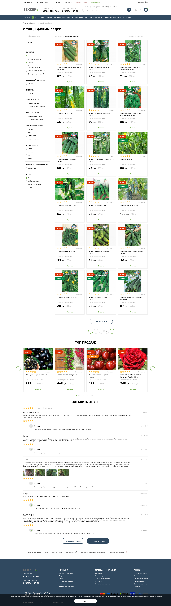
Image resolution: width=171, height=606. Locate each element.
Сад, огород (127, 17)
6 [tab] (89, 395)
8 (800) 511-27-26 (50, 11)
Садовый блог (143, 2)
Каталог (27, 17)
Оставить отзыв (81, 2)
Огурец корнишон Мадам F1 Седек (67, 160)
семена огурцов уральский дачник (93, 552)
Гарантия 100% (139, 581)
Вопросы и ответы (140, 584)
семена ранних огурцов (53, 552)
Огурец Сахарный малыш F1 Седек (99, 68)
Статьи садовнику (101, 576)
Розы (90, 17)
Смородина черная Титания (36, 375)
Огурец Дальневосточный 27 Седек (100, 298)
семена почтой (71, 552)
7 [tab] (92, 395)
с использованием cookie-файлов (150, 597)
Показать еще (101, 321)
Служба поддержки (66, 581)
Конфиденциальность (67, 586)
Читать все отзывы (73, 541)
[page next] (112, 331)
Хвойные (108, 17)
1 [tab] (76, 395)
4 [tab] (84, 395)
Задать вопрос (96, 2)
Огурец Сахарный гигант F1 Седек (99, 114)
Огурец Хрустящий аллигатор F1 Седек (101, 160)
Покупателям (27, 2)
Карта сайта (99, 581)
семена (114, 7)
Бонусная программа (102, 584)
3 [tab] (81, 395)
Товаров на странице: (136, 36)
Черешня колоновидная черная (69, 375)
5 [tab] (86, 395)
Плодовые (66, 17)
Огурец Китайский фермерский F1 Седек (132, 298)
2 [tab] (79, 395)
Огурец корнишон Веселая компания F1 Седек (130, 114)
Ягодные (74, 17)
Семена (49, 17)
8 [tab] (94, 395)
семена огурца (106, 7)
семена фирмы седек (117, 552)
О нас (61, 578)
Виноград (83, 17)
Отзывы (137, 586)
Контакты (68, 2)
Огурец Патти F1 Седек (129, 205)
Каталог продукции (66, 573)
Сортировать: (59, 36)
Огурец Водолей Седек (97, 205)
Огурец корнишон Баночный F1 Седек (132, 252)
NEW (43, 17)
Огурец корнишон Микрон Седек (99, 252)
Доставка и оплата (43, 2)
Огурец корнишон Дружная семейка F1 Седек (130, 68)
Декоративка (98, 17)
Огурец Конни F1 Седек (66, 251)
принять (85, 601)
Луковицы (57, 17)
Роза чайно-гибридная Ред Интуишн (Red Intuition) (130, 376)
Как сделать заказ (140, 573)
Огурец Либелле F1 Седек (67, 297)
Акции (37, 17)
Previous (18, 368)
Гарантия (57, 2)
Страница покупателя (102, 578)
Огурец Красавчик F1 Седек (67, 205)
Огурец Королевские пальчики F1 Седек (69, 68)
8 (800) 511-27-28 (70, 11)
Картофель (117, 17)
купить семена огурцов (32, 552)
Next (152, 368)
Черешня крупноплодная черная (98, 376)
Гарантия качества (141, 578)
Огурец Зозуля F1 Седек (66, 113)
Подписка (98, 573)
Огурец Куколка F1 (127, 159)
